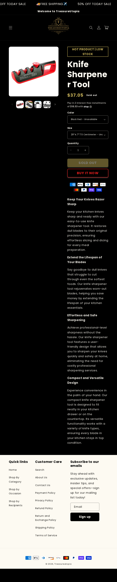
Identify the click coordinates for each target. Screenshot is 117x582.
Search (39, 470)
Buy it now (88, 173)
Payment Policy (45, 493)
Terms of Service (46, 535)
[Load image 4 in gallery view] (47, 104)
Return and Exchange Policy (45, 518)
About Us (41, 477)
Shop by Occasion (15, 491)
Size (69, 128)
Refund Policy (44, 508)
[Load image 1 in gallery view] (20, 104)
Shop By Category (15, 479)
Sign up (85, 517)
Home (13, 470)
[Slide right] (55, 104)
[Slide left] (12, 104)
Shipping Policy (45, 527)
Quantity (73, 143)
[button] (10, 28)
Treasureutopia (62, 564)
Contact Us (42, 485)
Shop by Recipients (15, 503)
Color (70, 112)
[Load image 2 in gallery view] (29, 104)
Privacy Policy (44, 500)
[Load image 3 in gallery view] (38, 104)
